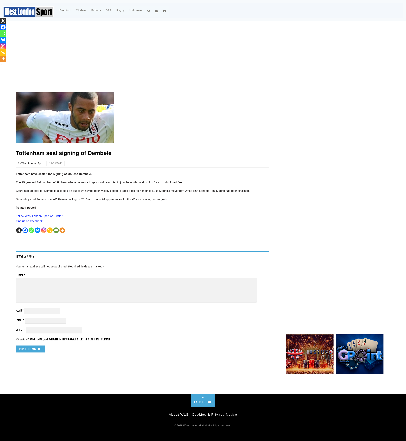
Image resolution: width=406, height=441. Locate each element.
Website (20, 330)
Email (20, 320)
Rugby (120, 10)
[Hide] (1, 65)
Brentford (65, 10)
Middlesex (135, 10)
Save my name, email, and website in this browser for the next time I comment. (66, 339)
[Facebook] (25, 230)
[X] (19, 230)
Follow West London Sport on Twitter (39, 216)
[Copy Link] (50, 230)
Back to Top (203, 402)
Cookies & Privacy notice (214, 414)
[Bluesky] (37, 230)
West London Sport (33, 163)
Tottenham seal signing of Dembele (63, 153)
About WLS (178, 414)
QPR (109, 10)
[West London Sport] (28, 14)
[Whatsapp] (31, 230)
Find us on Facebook (29, 221)
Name (19, 310)
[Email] (56, 230)
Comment (22, 275)
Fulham (96, 10)
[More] (62, 230)
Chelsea (81, 10)
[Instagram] (43, 230)
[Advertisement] (111, 51)
